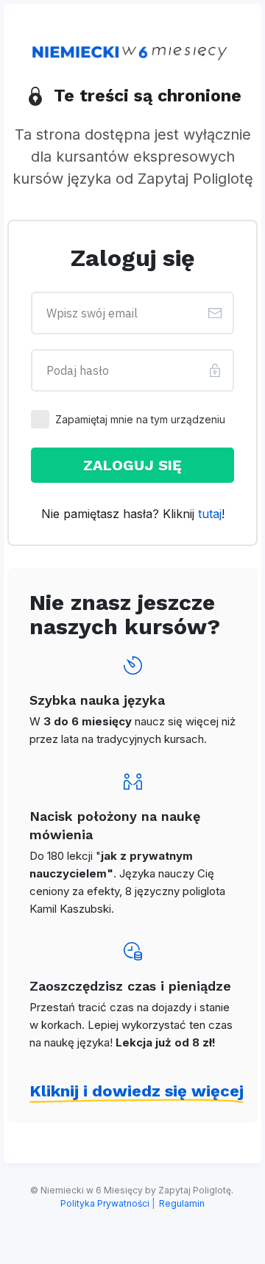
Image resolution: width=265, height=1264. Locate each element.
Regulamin (182, 1203)
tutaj (210, 513)
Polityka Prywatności (104, 1203)
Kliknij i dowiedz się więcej (136, 1091)
